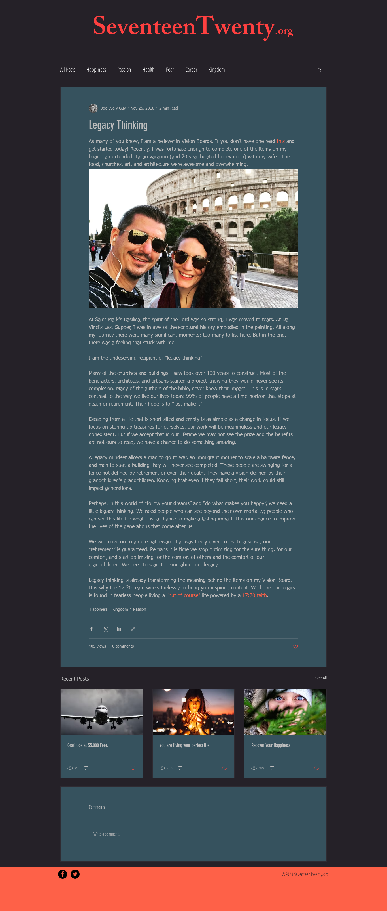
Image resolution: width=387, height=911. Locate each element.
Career (191, 69)
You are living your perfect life (184, 745)
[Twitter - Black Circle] (75, 874)
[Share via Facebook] (91, 629)
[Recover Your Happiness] (285, 712)
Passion (124, 69)
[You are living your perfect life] (194, 712)
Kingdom (217, 69)
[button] (319, 69)
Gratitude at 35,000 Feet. (87, 745)
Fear (170, 69)
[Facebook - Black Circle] (62, 874)
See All (321, 678)
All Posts (67, 69)
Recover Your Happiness (270, 745)
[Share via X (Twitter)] (105, 629)
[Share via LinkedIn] (119, 629)
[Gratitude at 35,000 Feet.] (102, 712)
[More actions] (295, 108)
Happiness (96, 69)
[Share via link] (133, 629)
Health (149, 69)
